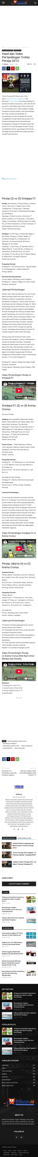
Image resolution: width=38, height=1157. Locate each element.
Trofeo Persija (24, 47)
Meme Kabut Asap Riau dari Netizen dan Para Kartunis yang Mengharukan (13, 973)
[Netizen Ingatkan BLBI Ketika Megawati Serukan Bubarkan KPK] (31, 953)
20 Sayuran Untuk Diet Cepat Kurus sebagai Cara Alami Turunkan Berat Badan (25, 995)
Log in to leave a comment (19, 884)
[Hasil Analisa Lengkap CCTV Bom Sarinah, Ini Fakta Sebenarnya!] (31, 935)
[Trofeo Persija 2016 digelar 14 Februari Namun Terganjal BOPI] (7, 855)
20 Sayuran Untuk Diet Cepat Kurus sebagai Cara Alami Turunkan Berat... (13, 899)
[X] (8, 68)
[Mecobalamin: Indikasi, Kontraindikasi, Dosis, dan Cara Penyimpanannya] (31, 910)
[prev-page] (3, 871)
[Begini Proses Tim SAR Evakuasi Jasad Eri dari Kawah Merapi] (31, 944)
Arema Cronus (11, 99)
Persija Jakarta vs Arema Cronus (11, 745)
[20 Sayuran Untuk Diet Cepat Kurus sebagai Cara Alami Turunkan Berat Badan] (31, 899)
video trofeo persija (20, 748)
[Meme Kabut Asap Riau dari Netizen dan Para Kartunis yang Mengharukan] (31, 973)
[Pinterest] (13, 68)
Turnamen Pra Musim (13, 47)
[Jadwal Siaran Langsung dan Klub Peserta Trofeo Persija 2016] (7, 845)
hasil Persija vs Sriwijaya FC (10, 743)
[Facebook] (4, 68)
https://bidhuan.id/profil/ (19, 797)
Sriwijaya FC (21, 99)
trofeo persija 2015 (7, 748)
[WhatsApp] (17, 68)
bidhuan (6, 64)
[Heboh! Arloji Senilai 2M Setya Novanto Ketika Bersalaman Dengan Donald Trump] (31, 963)
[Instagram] (19, 829)
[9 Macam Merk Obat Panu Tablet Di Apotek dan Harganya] (31, 920)
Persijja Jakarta (13, 101)
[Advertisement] (19, 25)
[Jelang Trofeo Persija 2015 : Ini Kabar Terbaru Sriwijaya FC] (7, 864)
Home (3, 47)
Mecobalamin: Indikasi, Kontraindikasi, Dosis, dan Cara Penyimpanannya (12, 909)
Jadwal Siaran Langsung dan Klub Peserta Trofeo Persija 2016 (23, 845)
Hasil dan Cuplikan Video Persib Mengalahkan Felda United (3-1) (27, 773)
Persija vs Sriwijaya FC (26, 745)
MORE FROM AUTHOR (24, 838)
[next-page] (6, 871)
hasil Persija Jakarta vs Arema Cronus (17, 741)
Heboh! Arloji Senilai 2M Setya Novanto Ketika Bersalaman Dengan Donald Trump (11, 963)
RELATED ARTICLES (9, 838)
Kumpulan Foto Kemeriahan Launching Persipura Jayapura (9, 773)
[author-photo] (19, 791)
